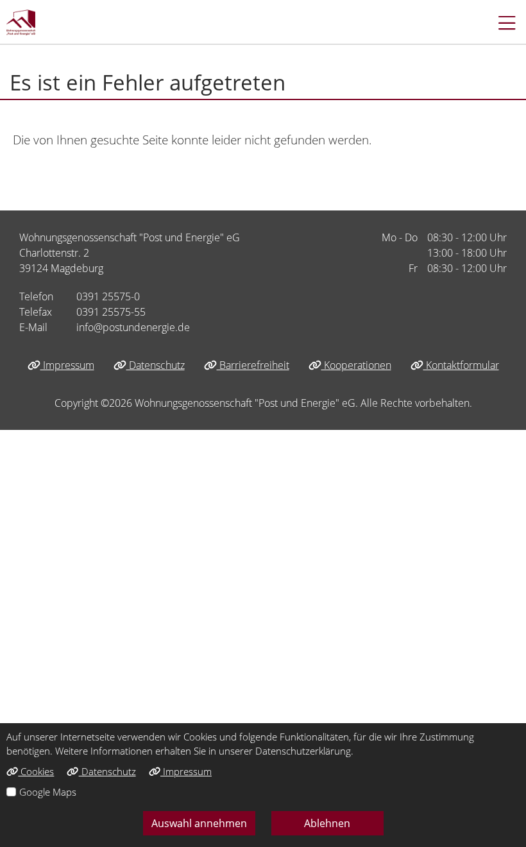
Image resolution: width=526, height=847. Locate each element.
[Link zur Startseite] (20, 22)
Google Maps (47, 791)
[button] (501, 22)
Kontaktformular (461, 365)
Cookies (36, 771)
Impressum (67, 365)
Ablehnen (327, 823)
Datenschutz (155, 365)
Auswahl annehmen (199, 823)
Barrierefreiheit (253, 365)
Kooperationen (356, 365)
